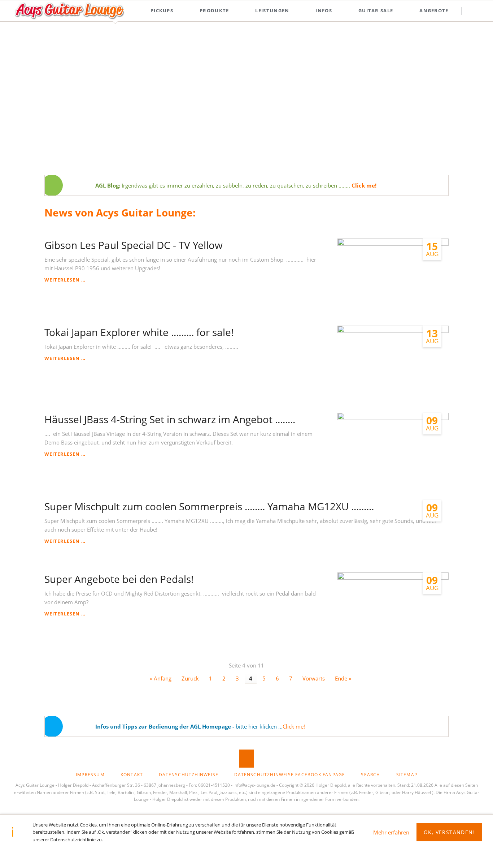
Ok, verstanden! (449, 832)
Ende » (343, 678)
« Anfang (160, 678)
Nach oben (246, 759)
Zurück (190, 678)
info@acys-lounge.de (254, 785)
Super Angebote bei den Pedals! (118, 579)
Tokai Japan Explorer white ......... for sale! (139, 332)
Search (475, 10)
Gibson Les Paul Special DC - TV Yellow (133, 245)
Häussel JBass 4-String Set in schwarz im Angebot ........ (169, 419)
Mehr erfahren (391, 832)
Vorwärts (313, 678)
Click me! (294, 726)
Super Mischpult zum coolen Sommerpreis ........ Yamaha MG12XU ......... (209, 506)
